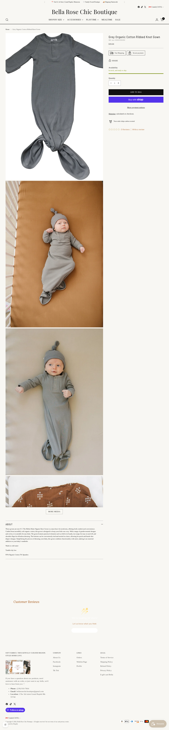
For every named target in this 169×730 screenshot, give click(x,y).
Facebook (57, 662)
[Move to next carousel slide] (161, 578)
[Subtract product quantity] (111, 83)
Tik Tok (56, 670)
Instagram (57, 666)
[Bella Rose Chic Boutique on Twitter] (145, 7)
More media (54, 512)
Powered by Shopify (12, 724)
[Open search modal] (6, 19)
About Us (56, 658)
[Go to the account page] (156, 19)
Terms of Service (106, 658)
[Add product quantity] (118, 83)
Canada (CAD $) (157, 7)
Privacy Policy (106, 670)
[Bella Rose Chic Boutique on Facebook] (139, 7)
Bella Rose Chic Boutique (25, 722)
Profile (79, 666)
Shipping (112, 114)
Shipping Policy (106, 662)
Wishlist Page (82, 662)
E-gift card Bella (106, 675)
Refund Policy (105, 666)
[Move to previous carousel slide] (156, 578)
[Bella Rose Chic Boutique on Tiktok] (142, 7)
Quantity (112, 78)
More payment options (136, 107)
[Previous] (44, 2)
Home (8, 29)
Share (115, 61)
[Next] (124, 2)
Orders (79, 658)
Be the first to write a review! (84, 630)
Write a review (138, 129)
